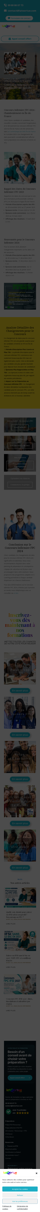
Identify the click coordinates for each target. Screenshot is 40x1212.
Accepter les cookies (20, 1189)
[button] (36, 1173)
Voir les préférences (20, 1201)
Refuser (20, 1195)
